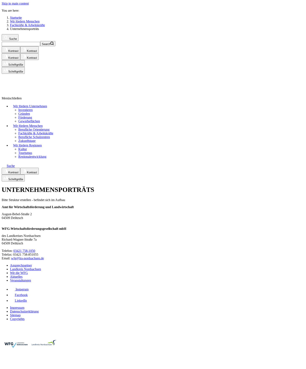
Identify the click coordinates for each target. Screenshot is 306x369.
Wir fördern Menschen (28, 126)
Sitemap (15, 315)
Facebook (21, 295)
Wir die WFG (19, 273)
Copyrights (17, 319)
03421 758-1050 (24, 251)
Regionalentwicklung (32, 156)
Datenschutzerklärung (24, 311)
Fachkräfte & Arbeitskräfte (35, 133)
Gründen (24, 113)
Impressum (17, 307)
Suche (12, 38)
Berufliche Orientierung (34, 129)
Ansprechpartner (21, 265)
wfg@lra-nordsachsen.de (27, 258)
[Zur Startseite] (53, 83)
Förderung (25, 117)
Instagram (22, 289)
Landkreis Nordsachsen (25, 269)
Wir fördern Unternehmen (30, 106)
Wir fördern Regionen (27, 145)
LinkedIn (21, 300)
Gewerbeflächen (29, 121)
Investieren (25, 110)
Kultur (22, 149)
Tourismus (25, 153)
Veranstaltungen (20, 280)
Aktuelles (16, 276)
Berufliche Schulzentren (34, 137)
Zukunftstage (27, 141)
